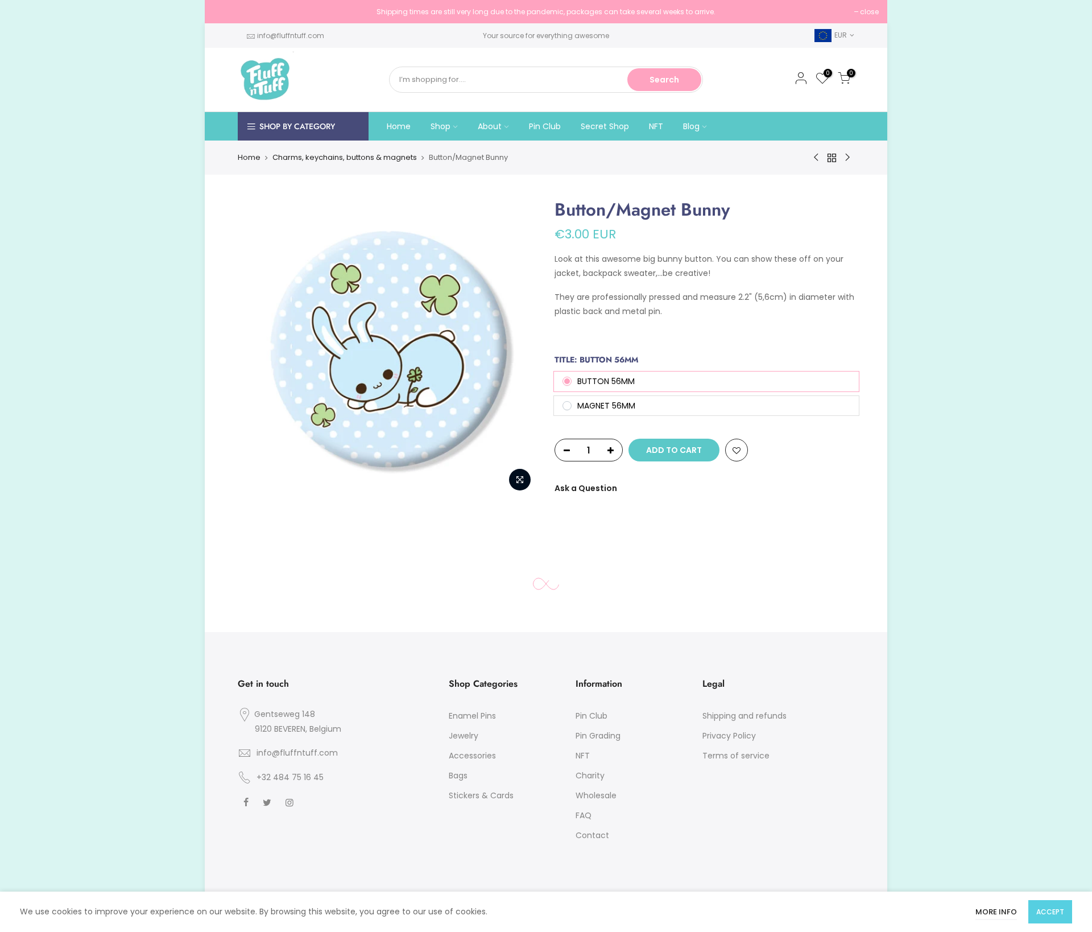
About (490, 126)
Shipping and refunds (744, 715)
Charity (590, 775)
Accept (1050, 912)
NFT (656, 126)
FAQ (584, 815)
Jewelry (463, 735)
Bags (458, 775)
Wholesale (596, 795)
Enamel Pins (472, 715)
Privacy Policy (729, 735)
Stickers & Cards (481, 795)
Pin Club (545, 126)
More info (996, 911)
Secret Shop (605, 126)
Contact (592, 835)
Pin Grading (598, 735)
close (228, 12)
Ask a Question (586, 488)
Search (664, 79)
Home (399, 126)
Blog (691, 126)
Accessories (472, 755)
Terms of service (736, 755)
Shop (440, 126)
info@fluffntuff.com (290, 35)
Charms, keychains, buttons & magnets (344, 157)
